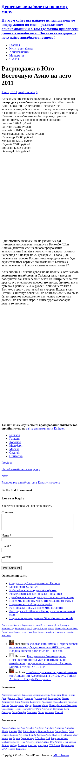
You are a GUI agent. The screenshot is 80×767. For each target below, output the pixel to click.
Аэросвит (32, 745)
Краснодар (47, 702)
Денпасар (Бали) (15, 698)
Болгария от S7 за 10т (23, 586)
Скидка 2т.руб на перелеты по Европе (34, 583)
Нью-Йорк (71, 705)
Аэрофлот (43, 745)
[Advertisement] (40, 196)
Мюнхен (67, 628)
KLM (54, 735)
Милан (51, 628)
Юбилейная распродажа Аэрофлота (33, 590)
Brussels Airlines (46, 731)
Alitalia (5, 731)
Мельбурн (16, 445)
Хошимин (6, 635)
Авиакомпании (19, 52)
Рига (30, 632)
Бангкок (14, 435)
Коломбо (15, 442)
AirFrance (59, 728)
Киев (17, 702)
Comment (8, 512)
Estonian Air (16, 735)
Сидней (14, 452)
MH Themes (61, 755)
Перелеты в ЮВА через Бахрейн (30, 604)
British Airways (30, 731)
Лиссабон (72, 702)
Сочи (14, 712)
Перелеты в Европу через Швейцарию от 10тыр (41, 600)
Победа (11, 749)
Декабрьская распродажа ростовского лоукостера (41, 597)
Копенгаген (35, 702)
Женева (65, 698)
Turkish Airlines (41, 742)
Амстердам (7, 625)
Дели (56, 625)
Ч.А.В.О (14, 59)
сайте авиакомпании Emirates (45, 428)
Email (6, 546)
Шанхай (59, 712)
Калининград (8, 628)
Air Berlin (39, 728)
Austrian (13, 731)
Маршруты (16, 55)
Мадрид (28, 705)
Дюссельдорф (40, 698)
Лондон (43, 628)
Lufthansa (67, 735)
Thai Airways (27, 742)
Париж (16, 632)
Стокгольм (32, 712)
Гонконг (14, 438)
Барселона (27, 625)
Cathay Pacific (61, 731)
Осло (10, 632)
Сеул (66, 709)
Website (6, 556)
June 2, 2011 (9, 92)
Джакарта (64, 625)
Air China (49, 728)
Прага (25, 709)
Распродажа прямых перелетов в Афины (36, 607)
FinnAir (33, 735)
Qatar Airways (27, 738)
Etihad (25, 735)
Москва (14, 449)
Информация (67, 745)
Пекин (24, 632)
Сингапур (16, 456)
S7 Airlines (40, 738)
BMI (20, 731)
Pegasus (16, 738)
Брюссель (45, 695)
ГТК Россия (54, 745)
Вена (42, 625)
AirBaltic (30, 728)
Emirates (29, 92)
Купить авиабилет (21, 48)
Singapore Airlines (59, 738)
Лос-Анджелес (17, 705)
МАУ (4, 749)
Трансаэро (21, 749)
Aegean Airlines (9, 728)
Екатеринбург (54, 698)
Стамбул (70, 632)
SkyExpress (7, 742)
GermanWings (44, 735)
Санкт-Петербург (46, 632)
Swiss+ (16, 742)
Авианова (22, 745)
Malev (75, 735)
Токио (41, 712)
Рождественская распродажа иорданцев (35, 593)
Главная (14, 45)
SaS (48, 738)
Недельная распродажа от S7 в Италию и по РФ (41, 618)
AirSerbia (69, 728)
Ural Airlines (56, 742)
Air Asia (21, 728)
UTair (65, 742)
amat (21, 92)
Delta (71, 731)
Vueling (13, 745)
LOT (59, 735)
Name (6, 535)
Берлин (36, 625)
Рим (35, 632)
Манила (37, 705)
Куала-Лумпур (31, 628)
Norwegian (7, 738)
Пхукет (32, 709)
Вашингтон (55, 695)
